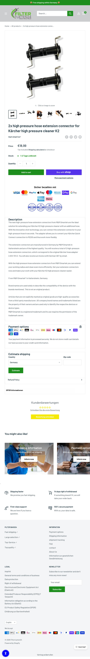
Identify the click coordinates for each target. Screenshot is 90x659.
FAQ (51, 544)
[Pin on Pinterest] (71, 137)
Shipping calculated (36, 149)
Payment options (56, 532)
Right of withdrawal (13, 583)
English (8, 622)
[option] (70, 13)
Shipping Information (58, 536)
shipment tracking (57, 540)
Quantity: (12, 163)
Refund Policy (13, 379)
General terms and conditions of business (22, 575)
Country (11, 357)
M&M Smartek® (14, 137)
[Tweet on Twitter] (75, 137)
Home (7, 26)
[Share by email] (80, 137)
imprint (8, 571)
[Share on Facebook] (66, 137)
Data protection (11, 579)
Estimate (16, 370)
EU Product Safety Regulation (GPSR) (20, 607)
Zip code (67, 357)
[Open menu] (6, 14)
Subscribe (57, 589)
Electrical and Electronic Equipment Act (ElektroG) (22, 588)
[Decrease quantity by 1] (20, 163)
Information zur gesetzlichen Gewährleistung (61, 557)
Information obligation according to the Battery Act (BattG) (21, 602)
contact (52, 548)
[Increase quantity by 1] (32, 163)
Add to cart (26, 172)
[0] (83, 13)
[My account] (78, 13)
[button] (5, 653)
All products (16, 26)
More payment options (63, 178)
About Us (53, 551)
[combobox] (52, 13)
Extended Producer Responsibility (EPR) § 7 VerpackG (23, 595)
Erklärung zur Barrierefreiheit (17, 611)
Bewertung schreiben (45, 417)
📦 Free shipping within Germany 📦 (45, 2)
